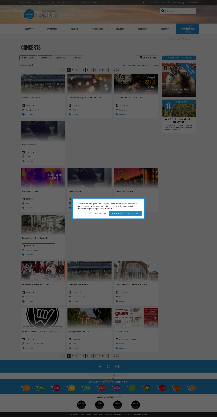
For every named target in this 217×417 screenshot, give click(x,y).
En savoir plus (99, 213)
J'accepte (135, 213)
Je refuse (118, 213)
